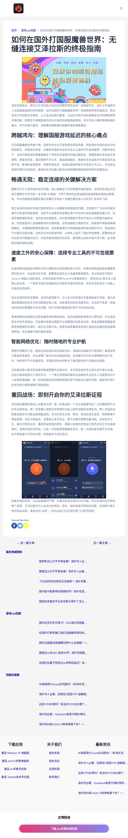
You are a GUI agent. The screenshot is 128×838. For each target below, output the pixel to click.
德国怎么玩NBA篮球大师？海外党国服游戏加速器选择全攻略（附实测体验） (64, 652)
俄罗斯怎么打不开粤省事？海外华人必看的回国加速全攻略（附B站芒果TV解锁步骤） (64, 561)
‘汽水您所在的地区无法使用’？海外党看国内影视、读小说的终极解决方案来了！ (64, 581)
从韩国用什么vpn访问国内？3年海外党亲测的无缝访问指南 (64, 684)
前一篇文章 (25, 543)
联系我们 (54, 777)
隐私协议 (54, 761)
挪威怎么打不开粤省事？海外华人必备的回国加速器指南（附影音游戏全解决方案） (64, 571)
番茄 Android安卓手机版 (15, 777)
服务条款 (54, 753)
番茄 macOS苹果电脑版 (15, 761)
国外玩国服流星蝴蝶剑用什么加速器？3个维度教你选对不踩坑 (64, 642)
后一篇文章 (102, 543)
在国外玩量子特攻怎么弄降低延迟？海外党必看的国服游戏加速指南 (64, 662)
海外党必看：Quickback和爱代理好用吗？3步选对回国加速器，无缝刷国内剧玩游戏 (64, 714)
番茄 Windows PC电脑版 (15, 753)
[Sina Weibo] (26, 526)
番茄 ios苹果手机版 (15, 769)
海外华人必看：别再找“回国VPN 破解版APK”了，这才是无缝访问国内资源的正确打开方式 (64, 694)
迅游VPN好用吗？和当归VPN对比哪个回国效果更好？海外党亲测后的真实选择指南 (64, 704)
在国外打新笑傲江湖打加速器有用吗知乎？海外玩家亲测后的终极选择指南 (64, 632)
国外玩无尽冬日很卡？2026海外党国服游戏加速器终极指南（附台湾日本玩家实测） (64, 622)
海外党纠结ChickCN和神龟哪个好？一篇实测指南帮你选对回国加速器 (64, 724)
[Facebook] (14, 526)
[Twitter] (20, 526)
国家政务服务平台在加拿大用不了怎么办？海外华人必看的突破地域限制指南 (64, 601)
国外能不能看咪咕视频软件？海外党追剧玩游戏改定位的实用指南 (64, 591)
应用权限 (54, 769)
